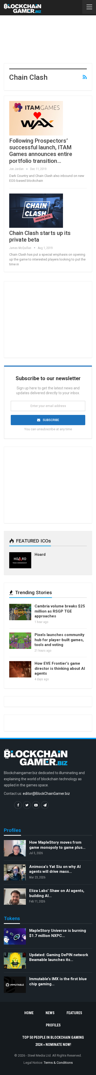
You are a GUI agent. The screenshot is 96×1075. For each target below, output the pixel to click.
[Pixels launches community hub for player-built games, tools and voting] (20, 640)
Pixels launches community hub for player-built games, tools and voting (59, 639)
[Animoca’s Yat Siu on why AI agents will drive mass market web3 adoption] (15, 872)
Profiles (53, 1025)
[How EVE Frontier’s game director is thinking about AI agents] (20, 669)
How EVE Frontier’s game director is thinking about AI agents (60, 668)
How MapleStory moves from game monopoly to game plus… (57, 845)
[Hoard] (20, 560)
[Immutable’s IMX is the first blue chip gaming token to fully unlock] (15, 985)
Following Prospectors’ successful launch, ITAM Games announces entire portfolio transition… (40, 151)
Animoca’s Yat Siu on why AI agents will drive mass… (55, 869)
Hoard (40, 554)
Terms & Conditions (58, 1063)
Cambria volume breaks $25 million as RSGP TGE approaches (60, 611)
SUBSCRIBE (51, 420)
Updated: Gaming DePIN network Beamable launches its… (58, 957)
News (50, 1013)
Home (29, 1013)
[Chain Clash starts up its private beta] (36, 211)
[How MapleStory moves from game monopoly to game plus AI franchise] (15, 848)
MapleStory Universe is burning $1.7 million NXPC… (57, 933)
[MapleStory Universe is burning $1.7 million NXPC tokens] (15, 936)
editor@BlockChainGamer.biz (46, 793)
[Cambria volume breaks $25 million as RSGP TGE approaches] (20, 612)
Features (74, 1013)
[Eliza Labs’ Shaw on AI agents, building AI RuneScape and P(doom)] (15, 896)
